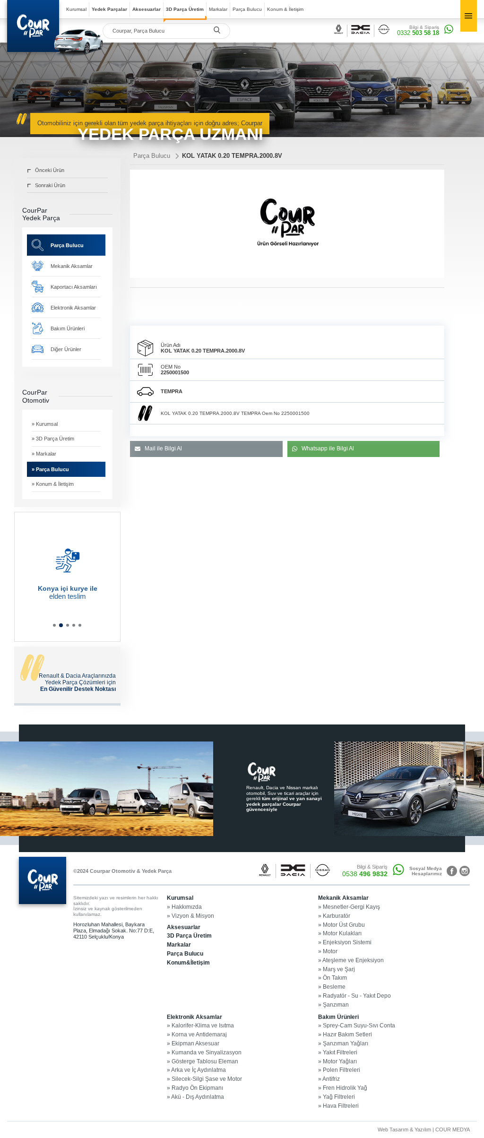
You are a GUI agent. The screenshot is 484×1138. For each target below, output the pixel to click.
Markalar (218, 9)
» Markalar (44, 454)
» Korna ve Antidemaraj (197, 1035)
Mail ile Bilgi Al (163, 448)
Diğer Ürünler (66, 349)
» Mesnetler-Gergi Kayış (349, 907)
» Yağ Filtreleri (336, 1097)
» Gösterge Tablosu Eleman (202, 1062)
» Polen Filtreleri (339, 1070)
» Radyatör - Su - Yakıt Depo (354, 996)
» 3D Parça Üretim (53, 438)
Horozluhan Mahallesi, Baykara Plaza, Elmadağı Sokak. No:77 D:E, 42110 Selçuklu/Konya (113, 930)
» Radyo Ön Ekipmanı (195, 1088)
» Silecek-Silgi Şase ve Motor (204, 1079)
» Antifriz (329, 1079)
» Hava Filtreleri (338, 1106)
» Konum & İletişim (53, 484)
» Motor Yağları (337, 1062)
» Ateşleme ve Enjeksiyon (351, 960)
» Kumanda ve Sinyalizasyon (204, 1053)
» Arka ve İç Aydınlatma (196, 1070)
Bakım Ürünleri (68, 328)
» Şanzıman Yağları (343, 1044)
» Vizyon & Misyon (190, 916)
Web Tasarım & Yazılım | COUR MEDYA (424, 1129)
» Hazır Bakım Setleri (345, 1035)
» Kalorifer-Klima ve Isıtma (200, 1026)
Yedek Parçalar (109, 9)
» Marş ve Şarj (336, 969)
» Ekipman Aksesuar (193, 1044)
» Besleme (332, 987)
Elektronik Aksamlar (73, 307)
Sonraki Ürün (50, 185)
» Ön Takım (332, 978)
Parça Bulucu (247, 9)
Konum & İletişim (285, 9)
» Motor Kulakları (340, 934)
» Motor (327, 951)
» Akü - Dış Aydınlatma (195, 1097)
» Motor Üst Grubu (341, 925)
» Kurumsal (45, 424)
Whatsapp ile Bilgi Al (328, 448)
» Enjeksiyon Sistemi (345, 943)
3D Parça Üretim (185, 9)
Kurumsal (76, 9)
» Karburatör (334, 916)
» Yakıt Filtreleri (337, 1053)
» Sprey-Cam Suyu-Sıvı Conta (356, 1026)
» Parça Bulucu (50, 469)
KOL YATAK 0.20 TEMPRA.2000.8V (232, 156)
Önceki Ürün (49, 170)
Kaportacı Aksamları (74, 287)
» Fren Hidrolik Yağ (342, 1088)
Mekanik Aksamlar (72, 266)
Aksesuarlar (146, 9)
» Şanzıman (333, 1005)
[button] (54, 625)
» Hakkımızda (184, 907)
